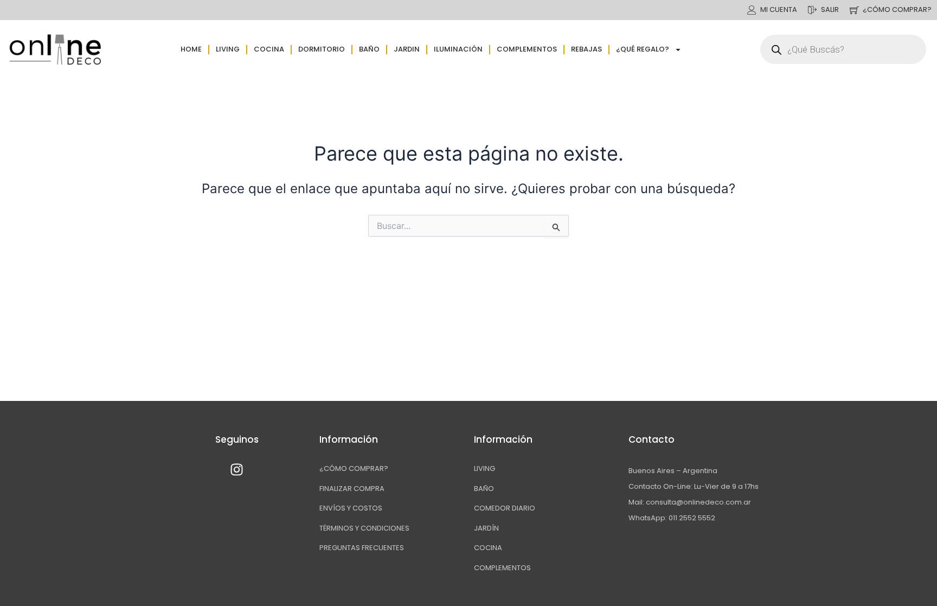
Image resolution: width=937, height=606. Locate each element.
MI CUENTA (778, 9)
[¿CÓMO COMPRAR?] (854, 10)
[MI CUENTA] (751, 10)
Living (228, 49)
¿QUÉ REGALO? (642, 49)
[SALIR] (812, 10)
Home (191, 49)
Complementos (527, 49)
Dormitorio (321, 49)
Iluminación (458, 49)
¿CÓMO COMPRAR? (897, 9)
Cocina (269, 49)
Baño (369, 49)
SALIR (830, 9)
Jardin (407, 49)
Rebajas (586, 49)
